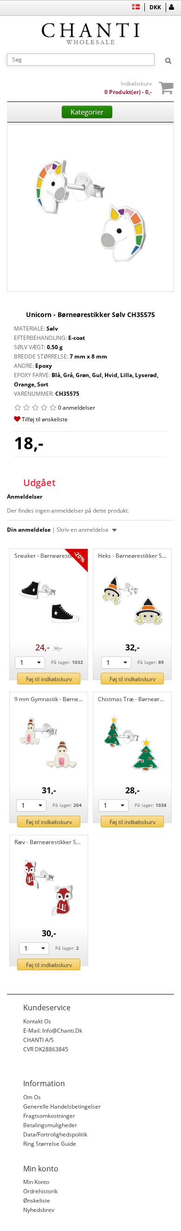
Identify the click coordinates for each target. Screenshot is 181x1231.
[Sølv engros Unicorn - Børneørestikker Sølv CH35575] (90, 208)
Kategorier (87, 111)
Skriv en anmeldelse (83, 530)
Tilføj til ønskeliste (44, 419)
